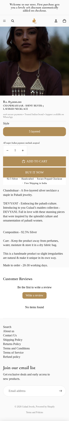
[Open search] (12, 21)
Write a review (34, 295)
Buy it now (34, 172)
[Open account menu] (56, 21)
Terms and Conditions (16, 348)
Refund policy (11, 356)
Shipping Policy (12, 339)
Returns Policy (12, 344)
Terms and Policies (34, 412)
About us (8, 331)
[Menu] (4, 20)
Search (7, 327)
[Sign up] (60, 391)
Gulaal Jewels (28, 406)
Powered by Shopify (45, 406)
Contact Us (10, 335)
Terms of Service (13, 352)
